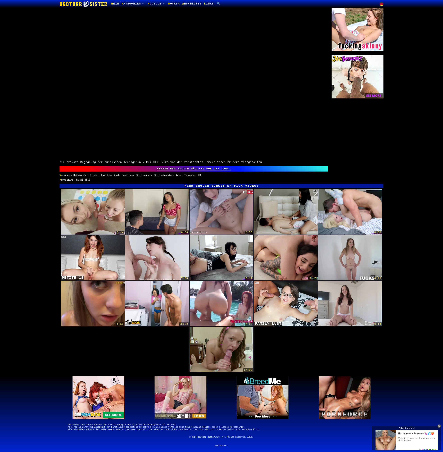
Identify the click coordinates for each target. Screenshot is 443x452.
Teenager (189, 175)
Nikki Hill (83, 180)
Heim (115, 3)
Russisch (127, 175)
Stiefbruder (143, 175)
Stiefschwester (163, 175)
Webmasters (221, 445)
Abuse (250, 437)
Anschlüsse (192, 3)
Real (116, 175)
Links (209, 3)
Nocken (174, 3)
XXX (200, 175)
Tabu (178, 175)
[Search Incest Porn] (219, 4)
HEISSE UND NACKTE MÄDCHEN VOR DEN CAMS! (194, 168)
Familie (106, 175)
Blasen (94, 175)
